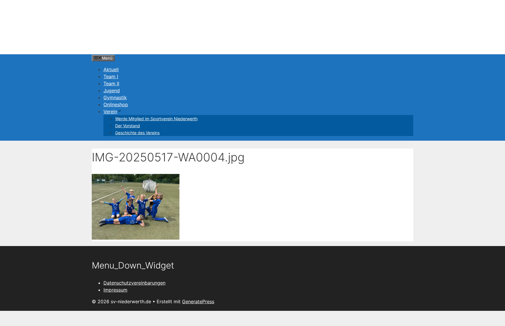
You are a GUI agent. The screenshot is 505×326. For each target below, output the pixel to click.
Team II (111, 83)
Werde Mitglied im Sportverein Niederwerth (156, 118)
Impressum (115, 290)
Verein (110, 111)
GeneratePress (198, 301)
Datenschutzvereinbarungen (134, 283)
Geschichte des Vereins (137, 132)
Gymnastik (115, 97)
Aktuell (111, 69)
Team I (110, 76)
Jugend (111, 90)
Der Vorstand (127, 125)
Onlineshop (115, 104)
